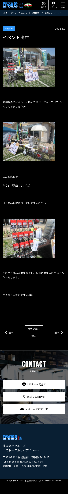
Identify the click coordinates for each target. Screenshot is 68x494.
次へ (11, 332)
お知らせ (9, 28)
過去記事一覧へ (34, 332)
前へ (56, 332)
